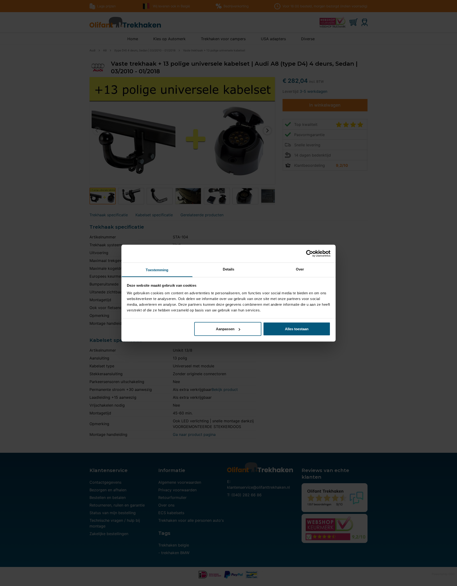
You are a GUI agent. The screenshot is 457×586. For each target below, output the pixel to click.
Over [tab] (300, 269)
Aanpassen (225, 329)
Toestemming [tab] (157, 270)
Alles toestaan (296, 329)
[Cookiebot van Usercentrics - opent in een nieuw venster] (309, 253)
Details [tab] (228, 269)
